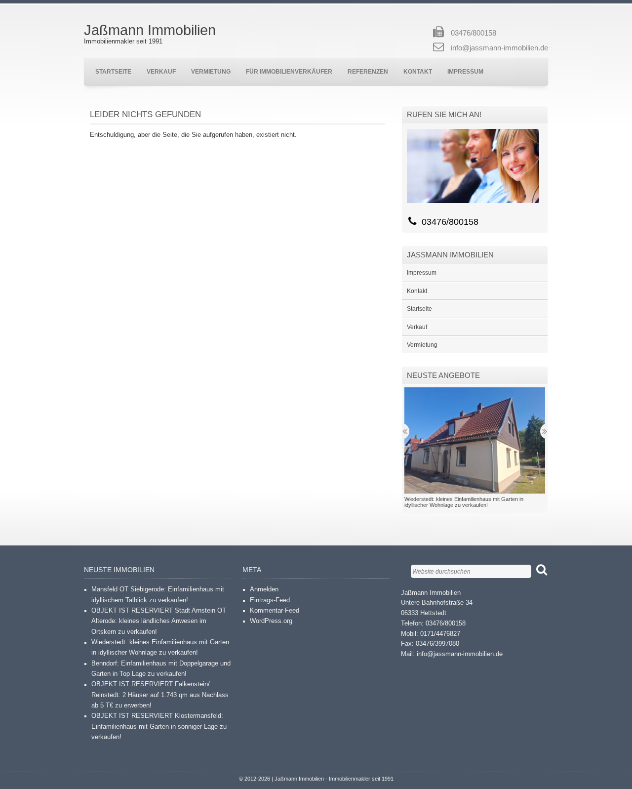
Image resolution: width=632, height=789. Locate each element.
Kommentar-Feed (274, 610)
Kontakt (417, 71)
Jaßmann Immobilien (150, 30)
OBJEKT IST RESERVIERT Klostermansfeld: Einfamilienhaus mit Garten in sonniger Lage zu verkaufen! (159, 726)
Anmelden (264, 589)
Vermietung (211, 71)
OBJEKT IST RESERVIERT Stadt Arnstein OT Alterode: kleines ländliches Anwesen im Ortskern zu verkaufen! (158, 621)
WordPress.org (271, 621)
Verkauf (161, 71)
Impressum (465, 71)
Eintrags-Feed (270, 600)
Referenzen (368, 71)
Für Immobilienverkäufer (289, 71)
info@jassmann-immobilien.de (499, 48)
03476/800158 (473, 33)
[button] (474, 440)
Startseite (113, 71)
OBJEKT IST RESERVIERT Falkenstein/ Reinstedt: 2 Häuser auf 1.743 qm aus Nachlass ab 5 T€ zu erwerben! (160, 695)
